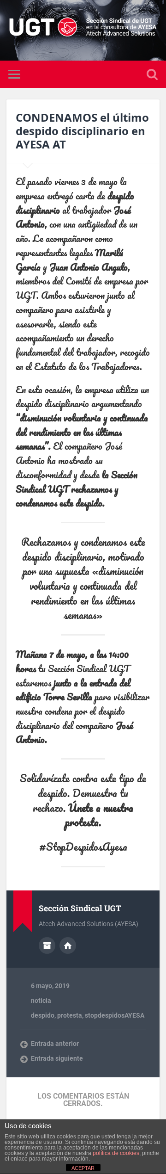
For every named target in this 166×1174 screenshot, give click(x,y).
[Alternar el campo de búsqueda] (152, 74)
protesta (69, 1015)
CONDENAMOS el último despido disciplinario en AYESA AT (82, 131)
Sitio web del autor (67, 945)
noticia (41, 1000)
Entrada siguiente (57, 1058)
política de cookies (116, 1153)
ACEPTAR (83, 1168)
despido (42, 1015)
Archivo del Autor (47, 945)
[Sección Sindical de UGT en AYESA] (82, 30)
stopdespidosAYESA (114, 1015)
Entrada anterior (55, 1043)
